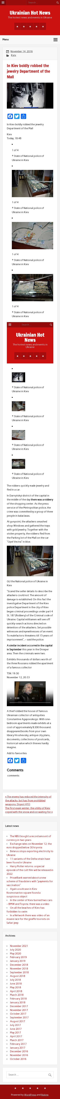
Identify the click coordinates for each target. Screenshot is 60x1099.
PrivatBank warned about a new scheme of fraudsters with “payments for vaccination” (29, 881)
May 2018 (15, 987)
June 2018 (16, 983)
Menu (5, 39)
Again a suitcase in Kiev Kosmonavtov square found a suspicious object (23, 892)
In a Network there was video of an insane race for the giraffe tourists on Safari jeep (28, 919)
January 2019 (17, 961)
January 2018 (17, 1002)
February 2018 (18, 998)
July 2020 (15, 949)
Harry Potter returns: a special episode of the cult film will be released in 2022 (29, 870)
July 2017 (15, 1025)
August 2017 (17, 1021)
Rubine (44, 1094)
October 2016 (18, 1059)
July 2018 (15, 979)
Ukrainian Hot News (30, 12)
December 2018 (19, 964)
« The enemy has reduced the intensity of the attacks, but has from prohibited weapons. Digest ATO (28, 800)
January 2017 (17, 1047)
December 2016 (19, 1051)
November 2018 (19, 968)
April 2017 (16, 1036)
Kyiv (13, 55)
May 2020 (15, 953)
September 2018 (19, 972)
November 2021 (19, 945)
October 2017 (18, 1013)
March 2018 (17, 994)
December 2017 (19, 1006)
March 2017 (17, 1040)
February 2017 (18, 1043)
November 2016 (19, 1055)
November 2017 (19, 1010)
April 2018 (16, 991)
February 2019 (18, 957)
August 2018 (17, 976)
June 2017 (16, 1028)
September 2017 (19, 1017)
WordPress (30, 1094)
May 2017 (15, 1032)
